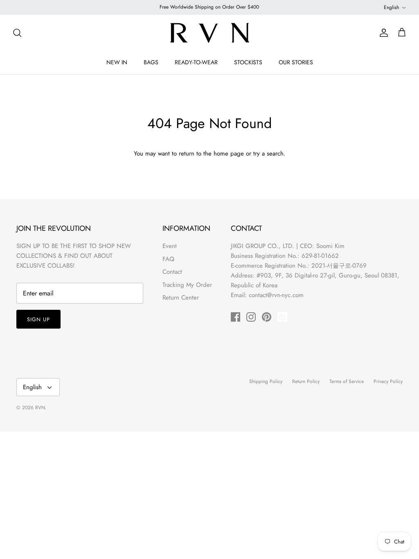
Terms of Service (346, 381)
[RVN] (209, 33)
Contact (172, 271)
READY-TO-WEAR (196, 62)
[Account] (382, 33)
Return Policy (306, 381)
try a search (268, 153)
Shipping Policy (265, 381)
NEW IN (116, 62)
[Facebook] (235, 317)
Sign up (38, 319)
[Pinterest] (266, 317)
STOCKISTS (248, 62)
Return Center (180, 297)
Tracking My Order (187, 284)
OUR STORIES (296, 62)
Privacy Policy (388, 381)
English (391, 7)
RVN (40, 407)
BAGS (151, 62)
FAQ (168, 259)
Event (169, 245)
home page (229, 153)
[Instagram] (251, 317)
